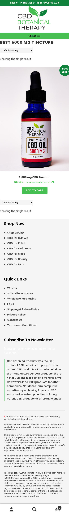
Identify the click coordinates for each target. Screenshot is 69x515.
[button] (32, 36)
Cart (53, 506)
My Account (11, 509)
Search (34, 509)
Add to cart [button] (34, 190)
